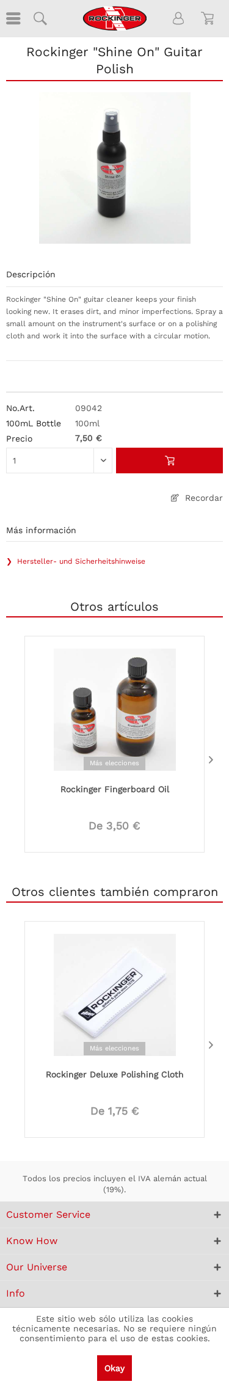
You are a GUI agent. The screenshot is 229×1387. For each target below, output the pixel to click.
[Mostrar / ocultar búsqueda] (39, 18)
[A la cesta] (169, 460)
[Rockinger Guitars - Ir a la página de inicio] (114, 18)
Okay (114, 1368)
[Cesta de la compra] (209, 18)
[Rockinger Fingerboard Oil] (114, 708)
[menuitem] (12, 18)
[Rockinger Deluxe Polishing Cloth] (114, 994)
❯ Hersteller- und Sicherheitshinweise (75, 561)
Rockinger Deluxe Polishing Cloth (115, 1074)
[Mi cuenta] (179, 18)
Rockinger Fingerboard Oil (114, 789)
